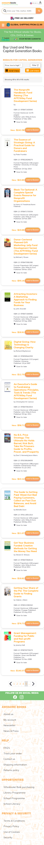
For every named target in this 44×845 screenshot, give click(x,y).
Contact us (9, 758)
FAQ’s (7, 747)
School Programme (14, 798)
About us (8, 714)
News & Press (11, 730)
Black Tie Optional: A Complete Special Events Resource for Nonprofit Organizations (25, 195)
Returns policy (11, 770)
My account (10, 719)
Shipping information (15, 764)
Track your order (13, 753)
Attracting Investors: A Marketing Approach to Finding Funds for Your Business (25, 299)
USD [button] (35, 3)
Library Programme (14, 792)
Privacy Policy (11, 826)
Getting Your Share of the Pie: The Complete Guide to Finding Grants (26, 592)
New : (17, 130)
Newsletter (9, 725)
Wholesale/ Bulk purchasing (19, 787)
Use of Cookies (12, 831)
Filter (34, 65)
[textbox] (19, 11)
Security (8, 837)
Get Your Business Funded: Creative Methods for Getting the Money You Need (25, 547)
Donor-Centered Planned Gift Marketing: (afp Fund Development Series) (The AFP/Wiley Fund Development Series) (26, 246)
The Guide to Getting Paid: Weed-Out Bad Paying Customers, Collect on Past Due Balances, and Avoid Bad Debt (25, 499)
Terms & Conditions (14, 820)
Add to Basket (32, 130)
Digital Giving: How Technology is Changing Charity (25, 344)
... (29, 683)
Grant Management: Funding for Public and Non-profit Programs (25, 637)
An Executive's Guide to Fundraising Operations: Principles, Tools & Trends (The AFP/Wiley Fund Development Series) (26, 391)
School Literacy (12, 803)
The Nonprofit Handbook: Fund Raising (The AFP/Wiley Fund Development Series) (25, 95)
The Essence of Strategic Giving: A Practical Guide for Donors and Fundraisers (24, 145)
